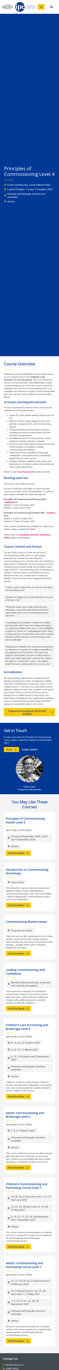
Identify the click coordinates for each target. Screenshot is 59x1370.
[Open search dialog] (51, 7)
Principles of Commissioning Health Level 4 (25, 820)
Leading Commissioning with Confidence (25, 971)
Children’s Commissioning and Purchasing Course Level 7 (26, 1186)
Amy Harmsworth (26, 472)
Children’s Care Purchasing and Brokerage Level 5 (27, 1027)
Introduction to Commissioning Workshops (27, 871)
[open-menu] (41, 7)
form (32, 529)
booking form (10, 502)
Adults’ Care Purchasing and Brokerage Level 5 (25, 1115)
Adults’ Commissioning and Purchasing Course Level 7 (24, 1265)
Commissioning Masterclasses (26, 922)
